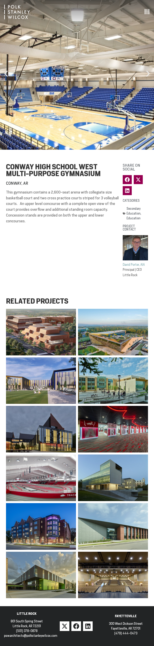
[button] (6, 74)
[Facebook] (76, 626)
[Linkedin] (88, 626)
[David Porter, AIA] (135, 247)
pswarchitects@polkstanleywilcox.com (30, 636)
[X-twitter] (64, 626)
